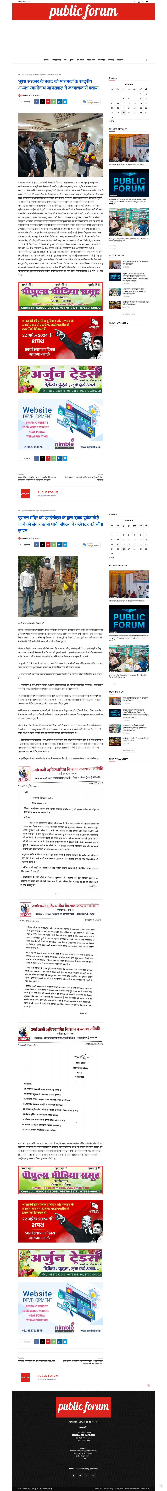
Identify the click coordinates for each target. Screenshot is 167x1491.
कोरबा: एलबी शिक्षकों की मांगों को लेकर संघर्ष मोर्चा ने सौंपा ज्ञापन (126, 165)
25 (118, 112)
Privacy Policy (108, 1489)
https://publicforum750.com (47, 495)
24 (112, 112)
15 (141, 103)
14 (134, 103)
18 (118, 108)
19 (124, 108)
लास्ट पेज (120, 60)
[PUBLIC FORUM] (19, 95)
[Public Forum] (83, 11)
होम (19, 74)
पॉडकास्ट (111, 60)
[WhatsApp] (53, 101)
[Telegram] (64, 101)
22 (141, 108)
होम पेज (46, 60)
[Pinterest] (48, 101)
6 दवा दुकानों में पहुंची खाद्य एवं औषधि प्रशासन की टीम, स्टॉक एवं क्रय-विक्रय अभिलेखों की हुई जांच (134, 291)
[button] (146, 60)
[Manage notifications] (161, 1486)
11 (118, 103)
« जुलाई (111, 121)
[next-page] (114, 247)
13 (129, 103)
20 (129, 108)
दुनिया (71, 60)
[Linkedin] (59, 101)
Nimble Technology (45, 1489)
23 (146, 108)
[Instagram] (139, 1)
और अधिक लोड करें (128, 314)
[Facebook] (135, 1)
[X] (143, 1)
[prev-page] (110, 247)
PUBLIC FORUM (28, 95)
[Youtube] (147, 1)
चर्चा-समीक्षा (80, 60)
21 (134, 108)
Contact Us (145, 1489)
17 (112, 108)
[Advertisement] (83, 38)
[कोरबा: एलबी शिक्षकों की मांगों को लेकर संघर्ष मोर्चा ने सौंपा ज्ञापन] (129, 148)
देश (65, 60)
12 (124, 103)
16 (146, 103)
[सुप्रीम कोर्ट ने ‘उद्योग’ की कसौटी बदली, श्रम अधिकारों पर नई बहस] (115, 305)
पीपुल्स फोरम (91, 60)
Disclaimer (119, 1489)
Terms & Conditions (132, 1489)
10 (112, 103)
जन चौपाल (101, 60)
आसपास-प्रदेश (56, 60)
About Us (98, 1489)
